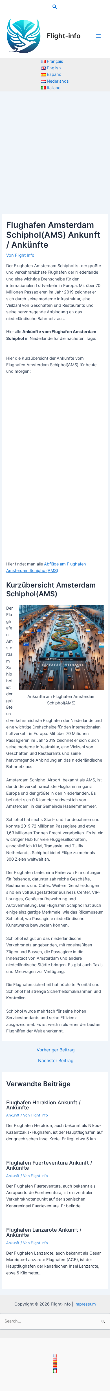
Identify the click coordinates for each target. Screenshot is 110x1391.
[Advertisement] (55, 149)
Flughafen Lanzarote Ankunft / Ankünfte (44, 1232)
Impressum (85, 1304)
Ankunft (12, 1115)
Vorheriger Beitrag (55, 1050)
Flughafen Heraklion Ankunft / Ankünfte (43, 1105)
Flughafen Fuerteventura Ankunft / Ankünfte (49, 1165)
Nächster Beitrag (55, 1060)
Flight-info (63, 36)
